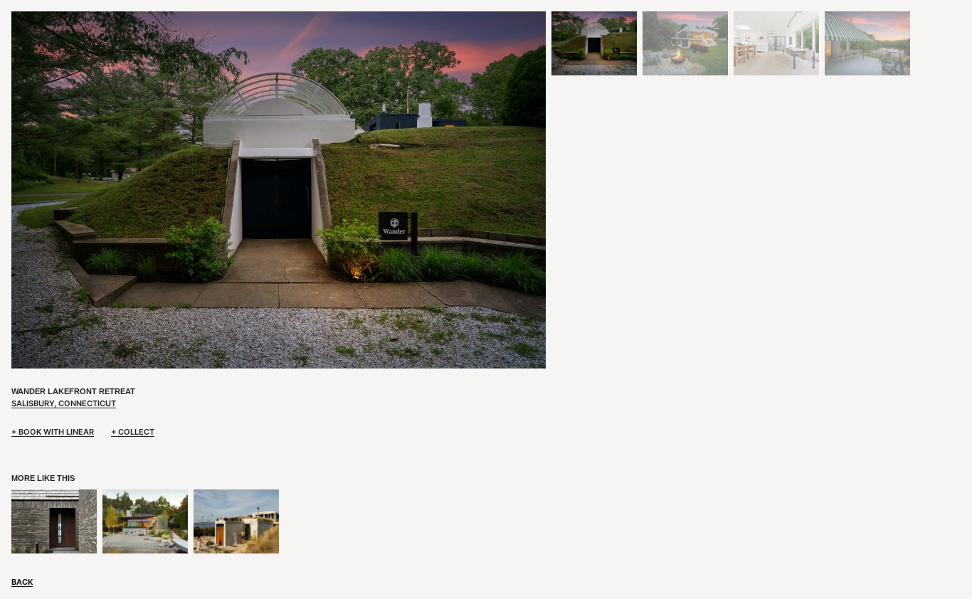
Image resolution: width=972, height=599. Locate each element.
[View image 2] (685, 43)
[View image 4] (867, 43)
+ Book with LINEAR (52, 432)
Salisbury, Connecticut (63, 403)
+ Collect (132, 432)
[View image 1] (594, 43)
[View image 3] (776, 43)
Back (22, 582)
